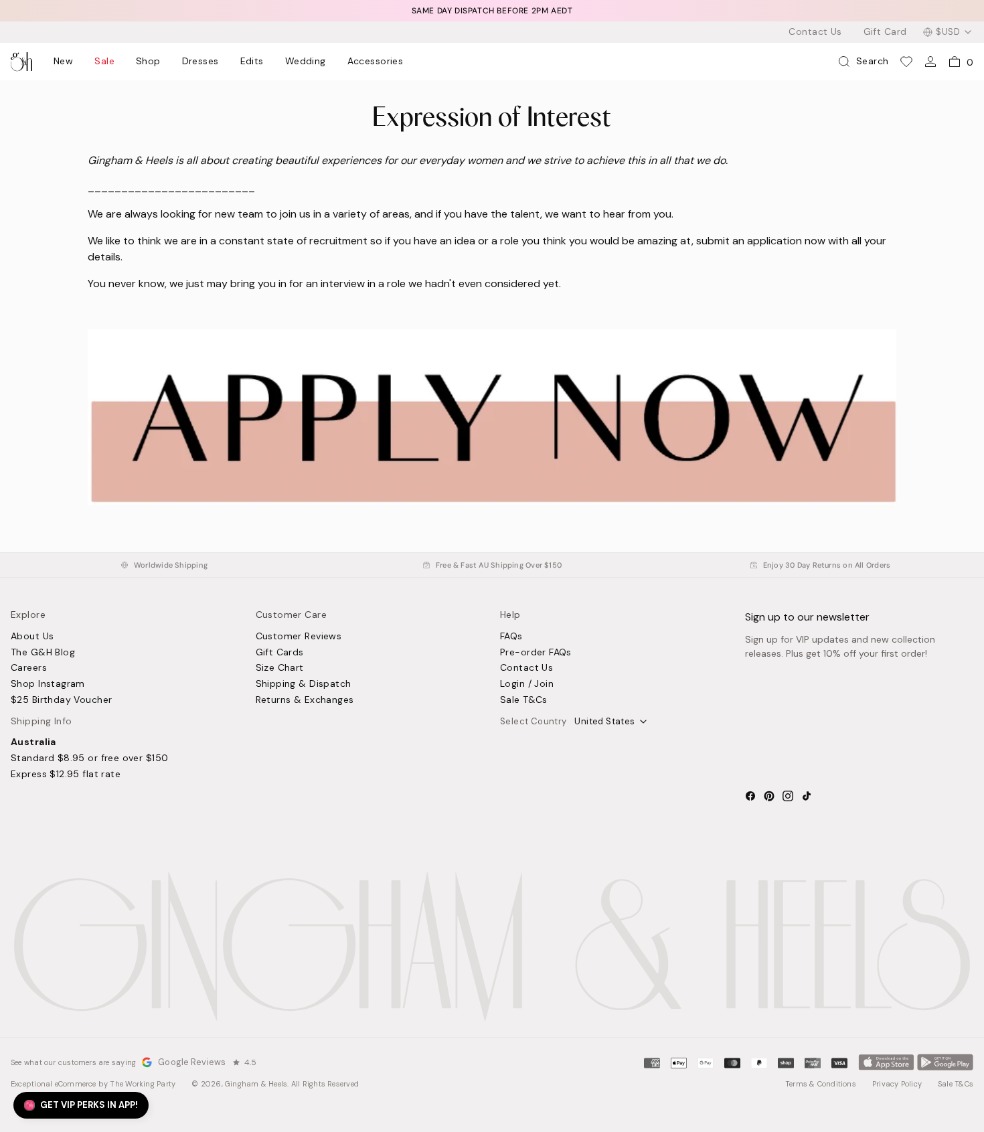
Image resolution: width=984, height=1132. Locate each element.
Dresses (200, 61)
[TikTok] (806, 796)
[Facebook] (750, 796)
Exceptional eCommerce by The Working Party (93, 1083)
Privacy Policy (897, 1083)
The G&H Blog (43, 652)
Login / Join (527, 684)
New (63, 61)
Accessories (375, 61)
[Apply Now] (492, 501)
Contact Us (815, 32)
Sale (104, 61)
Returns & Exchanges (305, 700)
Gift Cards (280, 652)
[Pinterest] (769, 796)
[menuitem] (63, 61)
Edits (252, 61)
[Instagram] (788, 796)
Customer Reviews (299, 636)
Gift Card (885, 32)
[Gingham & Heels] (492, 947)
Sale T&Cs (524, 700)
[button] (81, 1105)
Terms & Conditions (820, 1083)
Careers (29, 668)
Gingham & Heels (256, 1083)
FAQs (511, 636)
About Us (32, 636)
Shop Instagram (48, 684)
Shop (148, 61)
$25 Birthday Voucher (61, 700)
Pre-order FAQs (536, 652)
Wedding (305, 61)
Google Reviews (192, 1062)
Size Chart (280, 668)
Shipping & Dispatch (303, 684)
